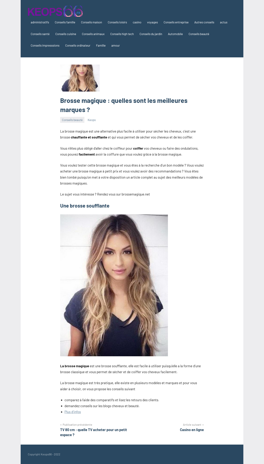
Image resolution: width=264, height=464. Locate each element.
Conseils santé (40, 34)
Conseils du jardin (151, 34)
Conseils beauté (199, 34)
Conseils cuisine (65, 34)
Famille (101, 45)
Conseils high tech (122, 34)
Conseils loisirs (117, 22)
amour (115, 45)
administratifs (40, 22)
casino (137, 22)
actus (223, 22)
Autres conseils (204, 22)
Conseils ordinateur (77, 45)
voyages (152, 22)
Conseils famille (65, 22)
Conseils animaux (93, 34)
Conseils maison (91, 22)
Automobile (175, 34)
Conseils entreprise (176, 22)
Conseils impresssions (45, 45)
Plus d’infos (72, 412)
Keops (92, 120)
